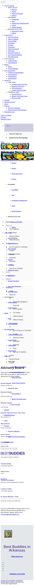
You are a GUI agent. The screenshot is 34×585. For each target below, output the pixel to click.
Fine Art (7, 106)
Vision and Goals (17, 13)
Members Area (9, 112)
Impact (14, 12)
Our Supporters (9, 71)
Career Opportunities (19, 90)
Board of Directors (18, 86)
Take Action (8, 35)
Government (12, 78)
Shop (6, 104)
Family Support (17, 27)
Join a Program (13, 37)
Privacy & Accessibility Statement (12, 581)
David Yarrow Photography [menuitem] (18, 138)
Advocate (11, 51)
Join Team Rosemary (15, 55)
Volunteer (11, 43)
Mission (14, 10)
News (10, 67)
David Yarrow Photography (17, 110)
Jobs (13, 21)
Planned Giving (13, 57)
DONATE (4, 479)
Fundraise (11, 47)
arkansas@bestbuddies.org (10, 514)
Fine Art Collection (14, 108)
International (12, 63)
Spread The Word (14, 53)
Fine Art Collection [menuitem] (15, 134)
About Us (7, 80)
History (14, 15)
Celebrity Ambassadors (16, 73)
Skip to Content (6, 115)
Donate (10, 45)
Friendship (15, 19)
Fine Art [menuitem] (8, 128)
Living (14, 25)
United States (12, 61)
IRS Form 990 (16, 98)
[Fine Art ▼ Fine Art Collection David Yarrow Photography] (17, 121)
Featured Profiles (17, 31)
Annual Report (16, 94)
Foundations (12, 76)
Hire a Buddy (12, 41)
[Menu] (1, 121)
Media (6, 65)
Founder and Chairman (19, 84)
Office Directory (17, 88)
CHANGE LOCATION (17, 574)
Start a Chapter (13, 39)
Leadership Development (20, 23)
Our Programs (9, 6)
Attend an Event (13, 49)
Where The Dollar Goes (20, 96)
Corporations (12, 74)
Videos (14, 33)
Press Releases (13, 69)
